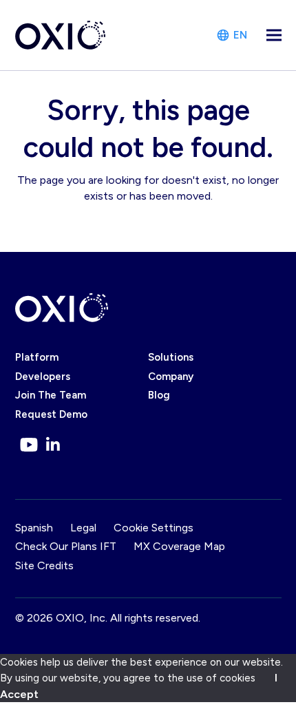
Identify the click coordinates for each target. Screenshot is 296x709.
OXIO (70, 617)
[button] (274, 35)
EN (240, 35)
